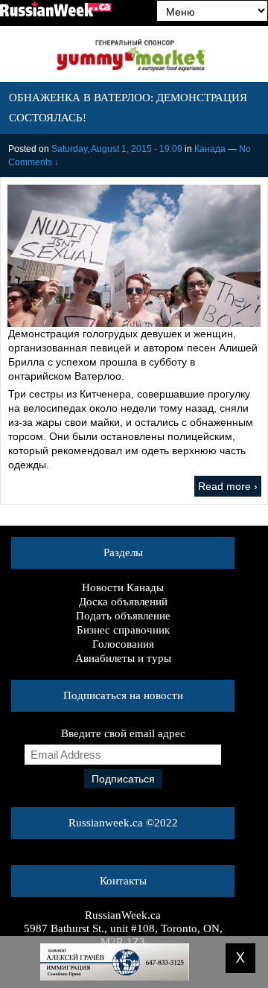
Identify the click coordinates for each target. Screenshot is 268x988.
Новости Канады (123, 587)
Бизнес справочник (123, 630)
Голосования (123, 644)
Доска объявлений (123, 602)
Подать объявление (123, 616)
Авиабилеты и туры (123, 658)
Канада (210, 149)
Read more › (228, 486)
